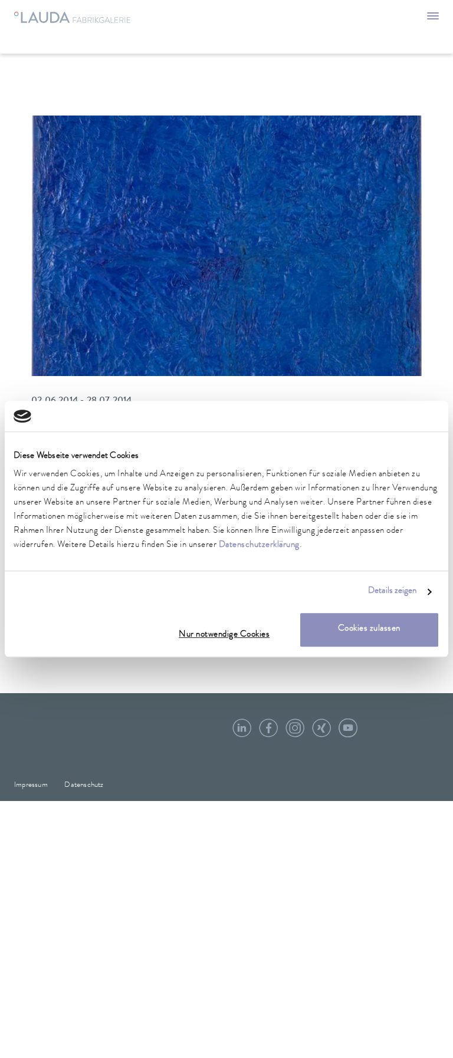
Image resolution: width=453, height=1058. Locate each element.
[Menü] (433, 17)
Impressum (31, 785)
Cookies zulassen (369, 629)
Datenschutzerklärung (259, 546)
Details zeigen (392, 591)
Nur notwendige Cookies (224, 635)
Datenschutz (83, 785)
